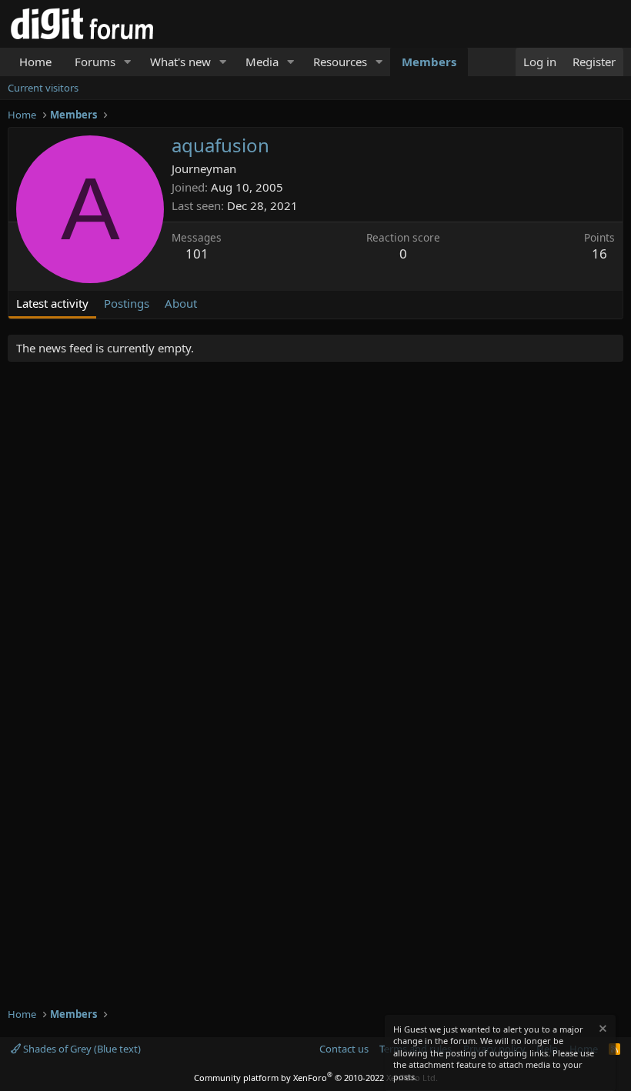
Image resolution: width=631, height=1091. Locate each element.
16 (599, 253)
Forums (95, 61)
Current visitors (43, 88)
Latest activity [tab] (52, 303)
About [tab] (181, 303)
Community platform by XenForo (316, 1077)
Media (262, 61)
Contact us (344, 1049)
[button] (128, 62)
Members (429, 61)
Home (35, 61)
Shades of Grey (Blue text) (81, 1049)
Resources (340, 61)
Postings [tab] (126, 303)
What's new (180, 61)
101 (197, 253)
